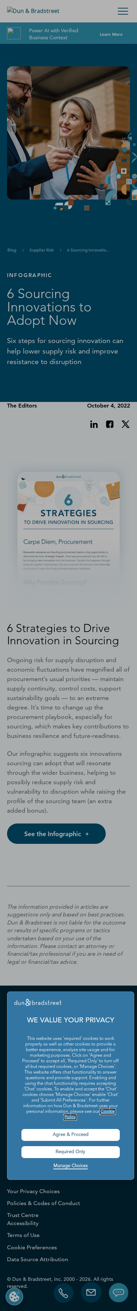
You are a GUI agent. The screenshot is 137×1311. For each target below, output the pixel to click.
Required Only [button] (70, 1152)
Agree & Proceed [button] (71, 1134)
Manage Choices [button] (70, 1166)
